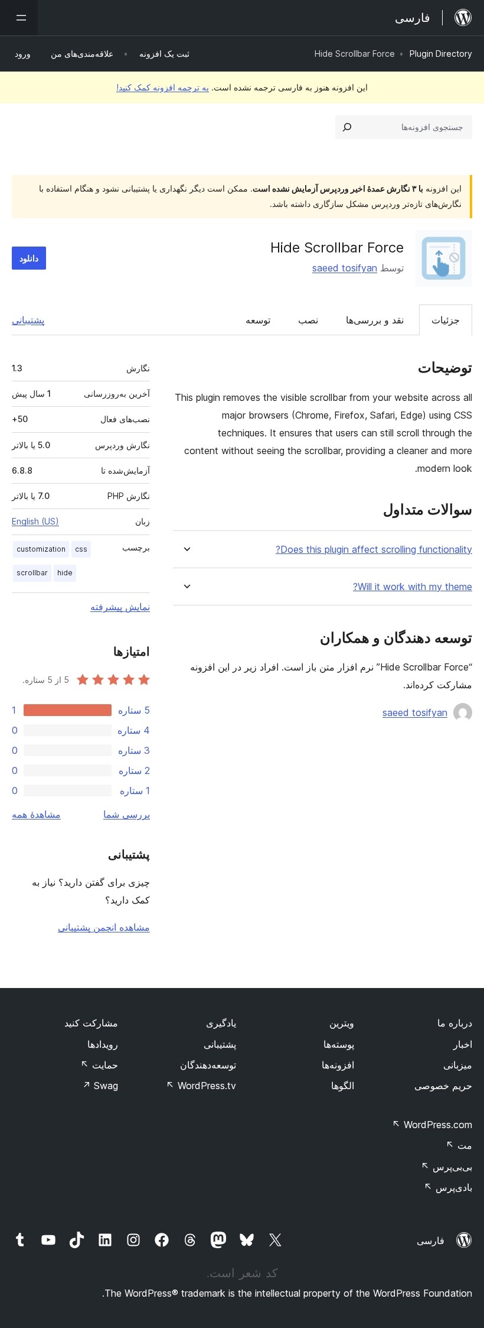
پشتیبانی (28, 320)
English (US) (35, 521)
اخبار (462, 1044)
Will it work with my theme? (412, 586)
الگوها (342, 1085)
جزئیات (445, 320)
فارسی (430, 1240)
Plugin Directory (441, 53)
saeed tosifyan (344, 268)
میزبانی (457, 1065)
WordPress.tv (201, 1085)
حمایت (99, 1065)
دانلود (28, 258)
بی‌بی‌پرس (446, 1166)
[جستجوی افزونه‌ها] (347, 127)
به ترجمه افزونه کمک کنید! (162, 87)
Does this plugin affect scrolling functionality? (374, 549)
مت (459, 1145)
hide (65, 572)
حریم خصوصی (443, 1085)
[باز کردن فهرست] (19, 17)
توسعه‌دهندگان (208, 1065)
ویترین (341, 1023)
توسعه (258, 320)
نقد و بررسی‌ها (375, 320)
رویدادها (102, 1044)
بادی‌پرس (448, 1187)
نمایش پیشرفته (120, 607)
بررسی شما (126, 814)
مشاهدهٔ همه (36, 814)
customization (41, 549)
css (81, 549)
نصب (308, 320)
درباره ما (454, 1023)
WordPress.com (432, 1125)
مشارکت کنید (91, 1023)
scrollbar (32, 572)
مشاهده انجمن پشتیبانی (104, 927)
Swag (100, 1085)
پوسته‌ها (338, 1044)
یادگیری (221, 1023)
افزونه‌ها (338, 1065)
